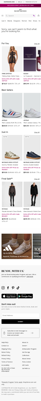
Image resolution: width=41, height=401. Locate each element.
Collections (25, 355)
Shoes (35, 21)
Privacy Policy (6, 359)
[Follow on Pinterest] (13, 289)
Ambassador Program (29, 349)
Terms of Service (7, 362)
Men (30, 21)
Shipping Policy (6, 349)
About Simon (26, 359)
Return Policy (6, 352)
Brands (9, 21)
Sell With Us (26, 368)
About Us (25, 342)
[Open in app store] (9, 298)
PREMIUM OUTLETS (31, 2)
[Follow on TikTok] (18, 289)
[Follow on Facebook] (8, 289)
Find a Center (26, 362)
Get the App (26, 352)
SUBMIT (20, 322)
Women (24, 21)
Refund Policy (6, 355)
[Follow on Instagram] (3, 289)
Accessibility (5, 365)
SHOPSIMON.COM (9, 2)
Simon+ (24, 346)
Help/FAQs (5, 342)
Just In (4, 21)
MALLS (20, 2)
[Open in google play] (25, 298)
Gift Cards (25, 365)
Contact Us (5, 346)
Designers (16, 21)
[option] (13, 65)
